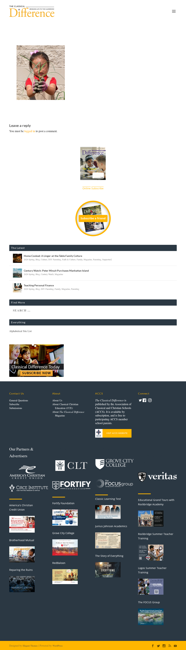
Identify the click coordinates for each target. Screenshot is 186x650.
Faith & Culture (69, 259)
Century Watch (47, 274)
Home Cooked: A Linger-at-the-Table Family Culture (53, 255)
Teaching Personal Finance (39, 285)
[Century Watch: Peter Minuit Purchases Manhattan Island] (17, 273)
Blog (38, 259)
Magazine (88, 259)
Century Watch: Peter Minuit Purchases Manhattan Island (56, 270)
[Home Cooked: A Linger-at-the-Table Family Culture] (17, 258)
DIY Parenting (54, 259)
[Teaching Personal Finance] (17, 287)
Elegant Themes (30, 645)
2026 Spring (29, 259)
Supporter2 (107, 259)
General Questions (18, 400)
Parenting (97, 259)
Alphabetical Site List (20, 331)
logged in (29, 131)
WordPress (57, 645)
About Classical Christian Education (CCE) (65, 406)
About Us (57, 400)
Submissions (15, 408)
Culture (44, 259)
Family (79, 259)
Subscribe (14, 404)
